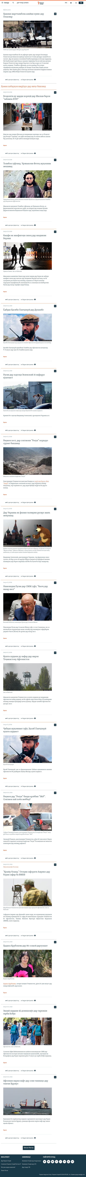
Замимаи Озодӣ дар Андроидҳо (31, 1161)
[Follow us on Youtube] (52, 1161)
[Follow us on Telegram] (64, 1161)
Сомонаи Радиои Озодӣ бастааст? (11, 1164)
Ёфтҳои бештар (29, 1148)
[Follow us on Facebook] (48, 1161)
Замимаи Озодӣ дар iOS (29, 1164)
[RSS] (68, 1161)
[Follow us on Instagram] (56, 1161)
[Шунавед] (76, 3)
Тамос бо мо (4, 1170)
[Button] (12, 80)
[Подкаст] (72, 1161)
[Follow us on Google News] (44, 1161)
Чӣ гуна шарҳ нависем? (8, 1167)
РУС (66, 3)
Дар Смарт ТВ (26, 1167)
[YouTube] (71, 3)
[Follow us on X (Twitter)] (60, 1161)
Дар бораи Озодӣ (6, 1161)
